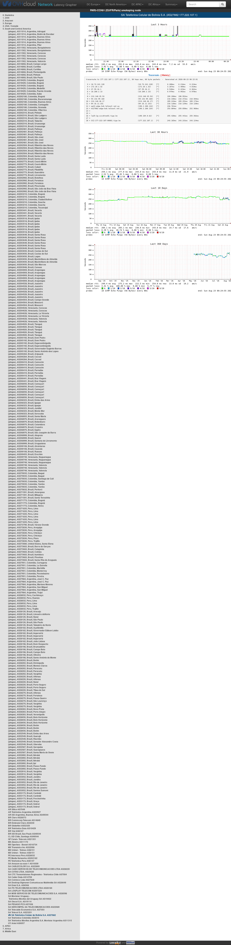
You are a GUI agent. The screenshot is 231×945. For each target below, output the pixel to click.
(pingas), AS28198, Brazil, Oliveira (24, 654)
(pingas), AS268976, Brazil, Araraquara (27, 418)
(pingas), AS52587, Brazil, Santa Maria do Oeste (31, 752)
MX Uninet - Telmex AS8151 (21, 849)
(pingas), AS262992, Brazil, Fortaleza (25, 180)
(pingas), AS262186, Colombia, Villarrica (27, 109)
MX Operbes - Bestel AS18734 (22, 844)
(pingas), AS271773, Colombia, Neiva (26, 505)
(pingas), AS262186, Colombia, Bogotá (26, 96)
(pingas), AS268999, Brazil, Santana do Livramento (32, 440)
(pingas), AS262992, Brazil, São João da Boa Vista (32, 188)
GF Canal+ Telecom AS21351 (22, 839)
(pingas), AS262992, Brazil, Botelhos (25, 177)
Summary (170, 4)
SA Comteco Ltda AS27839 (21, 879)
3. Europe (7, 23)
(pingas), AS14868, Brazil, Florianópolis (27, 72)
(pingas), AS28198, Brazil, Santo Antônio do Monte (32, 657)
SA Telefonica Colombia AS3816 (23, 917)
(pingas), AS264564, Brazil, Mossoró (25, 302)
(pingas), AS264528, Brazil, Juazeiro (25, 283)
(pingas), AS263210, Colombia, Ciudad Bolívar (30, 199)
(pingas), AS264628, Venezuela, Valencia (27, 318)
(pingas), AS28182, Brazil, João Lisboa (26, 641)
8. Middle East (9, 931)
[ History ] (165, 75)
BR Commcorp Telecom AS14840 (24, 820)
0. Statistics (8, 15)
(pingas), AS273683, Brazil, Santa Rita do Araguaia (32, 559)
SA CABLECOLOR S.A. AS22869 (24, 866)
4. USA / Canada (10, 25)
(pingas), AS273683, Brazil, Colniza (25, 551)
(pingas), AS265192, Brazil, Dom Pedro (26, 337)
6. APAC (7, 925)
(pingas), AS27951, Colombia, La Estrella (27, 565)
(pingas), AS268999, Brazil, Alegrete (25, 435)
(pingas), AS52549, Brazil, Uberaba (25, 744)
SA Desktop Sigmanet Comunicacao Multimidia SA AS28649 (37, 882)
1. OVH (6, 17)
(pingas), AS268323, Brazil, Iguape (24, 402)
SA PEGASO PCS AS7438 (20, 904)
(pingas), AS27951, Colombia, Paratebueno (28, 573)
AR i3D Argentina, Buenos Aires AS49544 (28, 814)
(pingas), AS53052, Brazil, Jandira (24, 776)
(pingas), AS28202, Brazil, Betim (23, 660)
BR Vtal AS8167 (16, 831)
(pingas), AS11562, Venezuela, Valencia (27, 61)
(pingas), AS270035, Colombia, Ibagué (26, 473)
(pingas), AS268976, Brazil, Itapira (24, 429)
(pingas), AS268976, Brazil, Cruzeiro (25, 427)
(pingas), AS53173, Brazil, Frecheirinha (26, 798)
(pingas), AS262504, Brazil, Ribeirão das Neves (30, 145)
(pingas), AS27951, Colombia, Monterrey (27, 570)
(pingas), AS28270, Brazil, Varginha (25, 703)
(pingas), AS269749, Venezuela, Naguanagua (29, 456)
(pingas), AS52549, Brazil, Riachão (24, 738)
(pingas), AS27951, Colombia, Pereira (26, 576)
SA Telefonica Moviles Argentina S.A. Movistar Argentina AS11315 (40, 920)
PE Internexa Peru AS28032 (21, 855)
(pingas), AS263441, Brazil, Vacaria (25, 210)
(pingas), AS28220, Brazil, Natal (23, 681)
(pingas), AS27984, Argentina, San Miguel (28, 587)
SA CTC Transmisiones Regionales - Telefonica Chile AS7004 (37, 874)
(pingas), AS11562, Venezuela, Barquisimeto (29, 47)
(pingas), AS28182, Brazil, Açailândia (25, 627)
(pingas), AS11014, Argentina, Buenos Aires (29, 36)
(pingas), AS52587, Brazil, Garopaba (25, 746)
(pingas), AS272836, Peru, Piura (23, 538)
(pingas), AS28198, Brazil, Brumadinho (26, 646)
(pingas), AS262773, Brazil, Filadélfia (25, 169)
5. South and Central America (17, 28)
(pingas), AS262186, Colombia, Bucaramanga (30, 99)
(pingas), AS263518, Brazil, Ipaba (24, 218)
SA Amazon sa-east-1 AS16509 (23, 863)
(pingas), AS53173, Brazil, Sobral (24, 803)
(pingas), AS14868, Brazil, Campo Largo (27, 63)
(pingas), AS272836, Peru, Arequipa (25, 527)
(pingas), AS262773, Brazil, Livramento (26, 175)
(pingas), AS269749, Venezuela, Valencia (27, 465)
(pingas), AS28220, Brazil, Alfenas (24, 676)
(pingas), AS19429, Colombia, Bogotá (26, 80)
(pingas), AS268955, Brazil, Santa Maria (27, 416)
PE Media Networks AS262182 (22, 858)
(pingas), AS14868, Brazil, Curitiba (24, 66)
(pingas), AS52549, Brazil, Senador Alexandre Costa (33, 741)
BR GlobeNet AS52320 (19, 825)
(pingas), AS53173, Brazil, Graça (23, 801)
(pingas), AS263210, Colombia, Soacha (26, 202)
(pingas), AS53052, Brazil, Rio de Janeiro (27, 782)
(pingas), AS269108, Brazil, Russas (25, 451)
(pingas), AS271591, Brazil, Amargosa (26, 492)
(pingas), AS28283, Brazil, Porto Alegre (26, 711)
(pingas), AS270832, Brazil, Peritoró (25, 489)
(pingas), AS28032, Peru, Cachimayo (25, 595)
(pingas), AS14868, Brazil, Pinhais (24, 74)
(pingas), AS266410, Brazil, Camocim (26, 362)
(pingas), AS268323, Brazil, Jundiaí (24, 408)
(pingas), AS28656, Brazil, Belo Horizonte (28, 717)
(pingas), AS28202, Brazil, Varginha (25, 673)
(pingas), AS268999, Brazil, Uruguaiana (27, 443)
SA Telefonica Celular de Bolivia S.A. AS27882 (33, 915)
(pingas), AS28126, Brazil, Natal (23, 616)
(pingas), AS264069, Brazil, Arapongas (26, 269)
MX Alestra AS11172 (18, 841)
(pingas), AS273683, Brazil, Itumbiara (26, 554)
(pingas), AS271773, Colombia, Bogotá (26, 500)
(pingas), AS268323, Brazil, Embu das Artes (29, 400)
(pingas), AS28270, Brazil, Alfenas (24, 692)
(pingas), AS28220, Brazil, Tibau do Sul (26, 690)
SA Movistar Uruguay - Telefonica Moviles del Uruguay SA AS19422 (29, 897)
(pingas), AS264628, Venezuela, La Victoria (28, 313)
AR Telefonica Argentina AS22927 (24, 812)
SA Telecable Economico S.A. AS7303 (26, 909)
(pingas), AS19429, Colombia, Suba (25, 93)
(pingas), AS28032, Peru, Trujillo (23, 608)
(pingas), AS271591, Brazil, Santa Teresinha (29, 497)
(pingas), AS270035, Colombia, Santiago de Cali (31, 478)
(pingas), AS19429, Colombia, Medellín (26, 88)
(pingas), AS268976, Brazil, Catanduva (26, 424)
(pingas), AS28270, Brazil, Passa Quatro (27, 698)
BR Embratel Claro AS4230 (21, 822)
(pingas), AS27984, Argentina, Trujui (25, 592)
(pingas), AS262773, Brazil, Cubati (24, 166)
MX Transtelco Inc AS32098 (21, 847)
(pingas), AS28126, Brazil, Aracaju (24, 611)
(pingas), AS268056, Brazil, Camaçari (26, 383)
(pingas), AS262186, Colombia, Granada (27, 107)
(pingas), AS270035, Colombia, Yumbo (26, 481)
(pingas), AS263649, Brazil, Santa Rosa (27, 234)
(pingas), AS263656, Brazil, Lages (24, 256)
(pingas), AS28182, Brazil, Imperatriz (25, 633)
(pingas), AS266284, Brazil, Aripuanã (25, 353)
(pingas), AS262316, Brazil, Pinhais (25, 112)
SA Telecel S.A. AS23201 (20, 912)
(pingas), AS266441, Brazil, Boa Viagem (27, 378)
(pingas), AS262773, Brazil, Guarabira (26, 172)
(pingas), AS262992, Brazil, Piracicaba (26, 185)
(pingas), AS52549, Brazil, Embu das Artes (28, 733)
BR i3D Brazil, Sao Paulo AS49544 (24, 833)
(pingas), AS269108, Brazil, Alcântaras (26, 446)
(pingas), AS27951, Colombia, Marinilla (26, 568)
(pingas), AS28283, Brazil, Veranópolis (26, 714)
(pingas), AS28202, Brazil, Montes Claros (27, 665)
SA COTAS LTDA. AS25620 (21, 871)
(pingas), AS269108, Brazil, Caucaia (25, 448)
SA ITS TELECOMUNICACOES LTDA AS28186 (30, 887)
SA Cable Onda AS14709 (20, 877)
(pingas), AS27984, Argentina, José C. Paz (28, 578)
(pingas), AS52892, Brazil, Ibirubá (24, 755)
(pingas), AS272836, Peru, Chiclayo (25, 532)
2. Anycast (8, 20)
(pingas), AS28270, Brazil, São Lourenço (27, 700)
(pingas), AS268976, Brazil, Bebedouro (26, 421)
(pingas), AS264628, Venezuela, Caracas (27, 307)
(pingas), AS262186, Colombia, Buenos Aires (29, 101)
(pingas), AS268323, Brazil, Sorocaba (26, 413)
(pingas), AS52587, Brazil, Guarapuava (26, 749)
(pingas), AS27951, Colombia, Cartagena (27, 562)
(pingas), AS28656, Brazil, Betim (23, 725)
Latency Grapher (57, 4)
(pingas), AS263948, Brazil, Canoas (25, 267)
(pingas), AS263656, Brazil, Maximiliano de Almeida (32, 259)
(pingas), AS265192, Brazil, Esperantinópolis (29, 343)
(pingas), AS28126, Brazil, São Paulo (25, 619)
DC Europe (93, 4)
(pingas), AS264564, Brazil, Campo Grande (28, 299)
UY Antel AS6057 (16, 923)
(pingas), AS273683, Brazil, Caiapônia (26, 549)
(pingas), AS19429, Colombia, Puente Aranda (29, 91)
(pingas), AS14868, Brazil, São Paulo (25, 77)
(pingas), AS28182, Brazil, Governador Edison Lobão (33, 630)
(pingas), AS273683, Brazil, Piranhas (25, 557)
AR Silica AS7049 (16, 809)
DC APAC (137, 4)
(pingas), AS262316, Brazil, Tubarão (25, 120)
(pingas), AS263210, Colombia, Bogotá (26, 194)
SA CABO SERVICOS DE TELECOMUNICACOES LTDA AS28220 (39, 868)
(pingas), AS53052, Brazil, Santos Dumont (28, 790)
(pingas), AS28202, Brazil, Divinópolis (26, 662)
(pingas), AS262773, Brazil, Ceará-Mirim (27, 161)
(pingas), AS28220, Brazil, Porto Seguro (27, 684)
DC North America (115, 4)
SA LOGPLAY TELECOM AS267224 (25, 890)
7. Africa (7, 928)
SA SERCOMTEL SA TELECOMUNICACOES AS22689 (34, 906)
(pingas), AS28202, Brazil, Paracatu (25, 668)
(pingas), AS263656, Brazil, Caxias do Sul (28, 250)
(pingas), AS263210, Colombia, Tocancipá (28, 207)
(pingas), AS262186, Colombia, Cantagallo (28, 104)
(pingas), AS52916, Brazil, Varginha (25, 771)
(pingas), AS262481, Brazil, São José (25, 137)
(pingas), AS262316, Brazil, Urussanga (26, 123)
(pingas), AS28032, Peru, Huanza (24, 597)
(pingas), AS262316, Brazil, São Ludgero (27, 115)
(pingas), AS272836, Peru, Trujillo (24, 540)
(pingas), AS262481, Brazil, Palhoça (25, 128)
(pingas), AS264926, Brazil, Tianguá (25, 324)
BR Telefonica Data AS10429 (22, 828)
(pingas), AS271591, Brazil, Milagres (25, 494)
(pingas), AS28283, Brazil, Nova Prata (26, 709)
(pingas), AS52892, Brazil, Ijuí (22, 763)
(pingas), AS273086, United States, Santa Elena (30, 543)
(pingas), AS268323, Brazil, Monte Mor (26, 410)
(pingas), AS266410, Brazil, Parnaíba (25, 370)
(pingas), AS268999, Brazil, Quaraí (24, 437)
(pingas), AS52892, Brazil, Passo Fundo (27, 765)
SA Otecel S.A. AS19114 (19, 901)
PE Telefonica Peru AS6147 (21, 860)
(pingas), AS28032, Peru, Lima (22, 600)
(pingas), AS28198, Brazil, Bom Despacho (28, 643)
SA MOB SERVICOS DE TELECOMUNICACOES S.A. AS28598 (37, 893)
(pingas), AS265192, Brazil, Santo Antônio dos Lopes (33, 351)
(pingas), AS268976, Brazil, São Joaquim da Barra (32, 432)
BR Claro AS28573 (17, 817)
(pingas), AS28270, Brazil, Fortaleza (25, 695)
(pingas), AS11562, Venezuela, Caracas (27, 53)
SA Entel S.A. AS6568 (18, 885)
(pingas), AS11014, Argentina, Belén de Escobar (31, 34)
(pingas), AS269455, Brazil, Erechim (25, 454)
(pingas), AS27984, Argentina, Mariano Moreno (30, 584)
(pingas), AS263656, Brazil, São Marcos (27, 264)
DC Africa (153, 4)
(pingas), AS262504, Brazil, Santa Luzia (27, 156)
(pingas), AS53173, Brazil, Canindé (24, 793)
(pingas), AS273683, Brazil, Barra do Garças (29, 546)
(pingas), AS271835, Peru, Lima (23, 508)
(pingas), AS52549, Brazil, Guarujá (24, 736)
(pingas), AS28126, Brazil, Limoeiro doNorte (29, 614)
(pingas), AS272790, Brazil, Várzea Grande (28, 524)
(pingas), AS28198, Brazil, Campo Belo (26, 649)
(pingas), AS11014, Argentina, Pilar (25, 44)
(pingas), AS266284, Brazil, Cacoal (24, 356)
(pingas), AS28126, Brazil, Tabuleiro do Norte (29, 624)
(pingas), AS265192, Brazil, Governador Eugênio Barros (35, 348)
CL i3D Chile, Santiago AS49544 (23, 836)
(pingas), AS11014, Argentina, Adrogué (26, 31)
